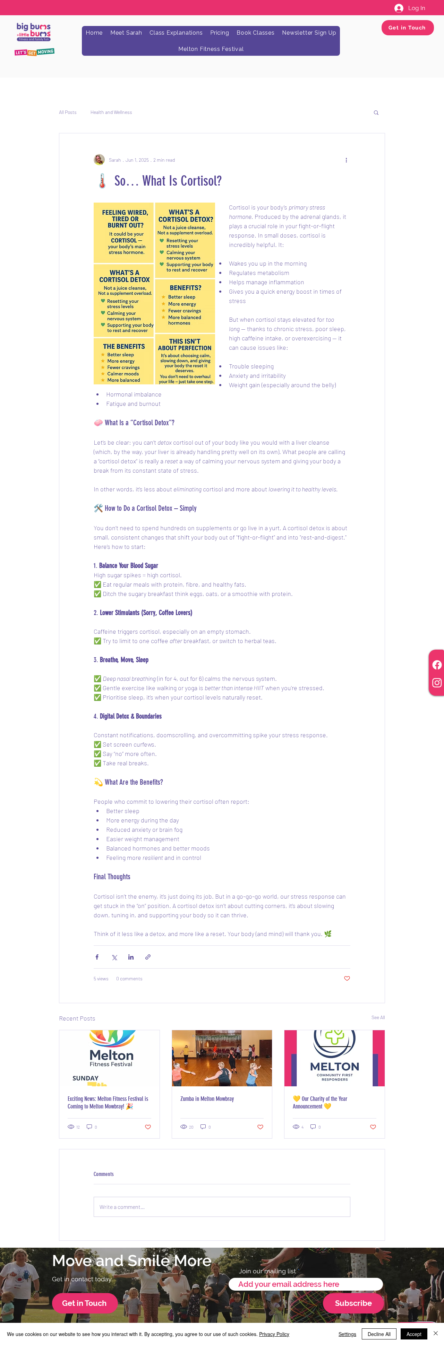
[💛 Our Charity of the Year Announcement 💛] (334, 1058)
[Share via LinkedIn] (131, 957)
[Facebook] (437, 665)
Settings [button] (347, 1333)
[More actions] (346, 159)
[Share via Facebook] (97, 957)
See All (378, 1017)
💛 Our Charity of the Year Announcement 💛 (320, 1102)
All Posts (68, 112)
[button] (376, 112)
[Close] (436, 1333)
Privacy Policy (274, 1333)
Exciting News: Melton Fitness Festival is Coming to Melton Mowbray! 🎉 (108, 1102)
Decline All (379, 1333)
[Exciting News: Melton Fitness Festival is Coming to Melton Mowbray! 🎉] (109, 1058)
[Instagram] (437, 682)
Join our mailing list (267, 1271)
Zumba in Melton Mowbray (207, 1099)
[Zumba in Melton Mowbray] (222, 1058)
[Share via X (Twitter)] (114, 957)
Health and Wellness (111, 112)
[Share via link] (148, 957)
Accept (414, 1333)
